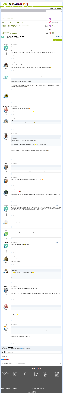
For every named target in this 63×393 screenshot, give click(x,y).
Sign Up (59, 8)
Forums (2, 13)
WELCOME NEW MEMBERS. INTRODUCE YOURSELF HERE (12, 25)
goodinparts (6, 286)
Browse (3, 10)
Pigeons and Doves (47, 380)
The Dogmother (6, 106)
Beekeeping (56, 374)
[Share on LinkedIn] (6, 359)
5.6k (6, 264)
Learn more (44, 0)
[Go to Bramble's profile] (6, 271)
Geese (45, 377)
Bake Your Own (57, 377)
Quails (35, 383)
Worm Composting (36, 385)
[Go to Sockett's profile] (50, 33)
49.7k (6, 114)
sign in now (21, 348)
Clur (6, 324)
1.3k (6, 185)
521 (6, 70)
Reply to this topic (57, 40)
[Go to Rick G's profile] (50, 22)
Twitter (34, 368)
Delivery (14, 374)
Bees (34, 372)
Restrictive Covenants (5, 32)
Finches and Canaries (37, 378)
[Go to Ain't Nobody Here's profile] (6, 121)
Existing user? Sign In (52, 8)
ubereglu (6, 256)
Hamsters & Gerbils (23, 6)
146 (6, 238)
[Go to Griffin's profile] (6, 167)
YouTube (38, 368)
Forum (25, 372)
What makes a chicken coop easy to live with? (9, 18)
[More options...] (60, 44)
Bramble (6, 267)
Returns (14, 375)
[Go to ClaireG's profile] (6, 222)
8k (6, 52)
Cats (15, 4)
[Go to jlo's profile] (6, 192)
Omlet (5, 4)
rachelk (6, 230)
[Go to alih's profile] (6, 181)
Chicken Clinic (14, 19)
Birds (26, 4)
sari (6, 62)
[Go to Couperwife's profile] (6, 96)
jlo (5, 189)
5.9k (6, 100)
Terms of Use (34, 388)
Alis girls (6, 44)
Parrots (35, 382)
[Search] (61, 11)
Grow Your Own (57, 375)
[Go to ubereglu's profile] (6, 259)
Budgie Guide (36, 373)
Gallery (25, 373)
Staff (6, 13)
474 (6, 294)
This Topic (57, 10)
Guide (33, 370)
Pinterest (40, 368)
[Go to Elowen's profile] (50, 19)
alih (6, 177)
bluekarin (6, 133)
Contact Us (15, 372)
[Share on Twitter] (2, 359)
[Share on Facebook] (3, 359)
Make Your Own (57, 376)
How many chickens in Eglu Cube (7, 21)
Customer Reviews (6, 373)
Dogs (13, 4)
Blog (24, 374)
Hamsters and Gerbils (24, 4)
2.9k (6, 275)
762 (6, 332)
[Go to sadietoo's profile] (6, 77)
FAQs (4, 374)
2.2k (6, 197)
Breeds (43, 370)
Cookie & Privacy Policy (40, 388)
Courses (54, 370)
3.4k (6, 171)
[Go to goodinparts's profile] (6, 290)
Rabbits (18, 4)
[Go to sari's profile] (6, 65)
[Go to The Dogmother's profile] (6, 109)
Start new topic (49, 40)
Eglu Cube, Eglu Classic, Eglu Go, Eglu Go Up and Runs (16, 22)
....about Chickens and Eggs (13, 33)
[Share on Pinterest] (8, 359)
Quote (13, 58)
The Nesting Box (13, 26)
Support (31, 6)
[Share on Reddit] (5, 359)
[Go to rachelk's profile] (6, 234)
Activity (7, 10)
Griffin (6, 163)
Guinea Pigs (21, 4)
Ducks (35, 377)
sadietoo (6, 74)
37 (27, 25)
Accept (47, 0)
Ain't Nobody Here (6, 118)
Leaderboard (15, 13)
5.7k (6, 141)
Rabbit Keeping (57, 373)
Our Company (5, 372)
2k (6, 81)
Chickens (10, 4)
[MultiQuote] (11, 58)
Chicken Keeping (57, 372)
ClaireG (5, 219)
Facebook (36, 368)
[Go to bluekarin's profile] (6, 136)
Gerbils (35, 379)
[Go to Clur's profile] (6, 327)
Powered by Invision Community (31, 392)
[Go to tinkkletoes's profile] (50, 29)
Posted (14, 44)
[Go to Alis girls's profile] (2, 37)
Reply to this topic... (10, 352)
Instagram (33, 368)
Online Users (10, 13)
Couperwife (6, 92)
